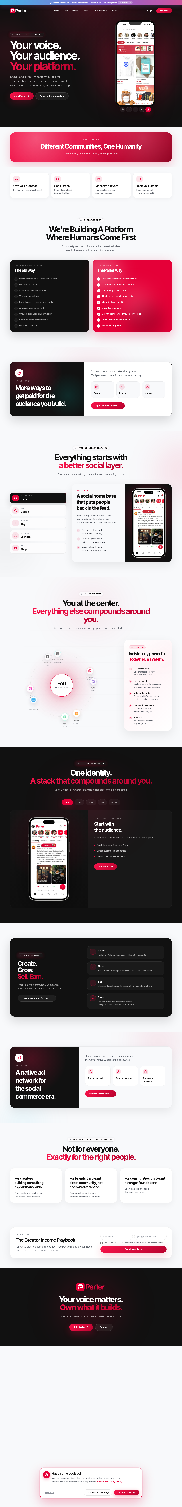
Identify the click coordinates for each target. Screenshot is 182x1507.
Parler (67, 802)
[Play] (135, 109)
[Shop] (148, 109)
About (85, 10)
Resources (100, 10)
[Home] (122, 109)
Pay (102, 802)
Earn (66, 10)
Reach (75, 10)
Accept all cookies (127, 1492)
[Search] (129, 109)
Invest (114, 10)
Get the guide (132, 1249)
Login (150, 10)
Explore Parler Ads (99, 1093)
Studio (114, 802)
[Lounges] (141, 109)
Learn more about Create (34, 998)
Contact (104, 1327)
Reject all (49, 1492)
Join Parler (164, 10)
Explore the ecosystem (52, 96)
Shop (91, 802)
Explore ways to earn (106, 405)
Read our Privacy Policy (109, 1481)
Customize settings (99, 1492)
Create (56, 10)
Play (79, 802)
